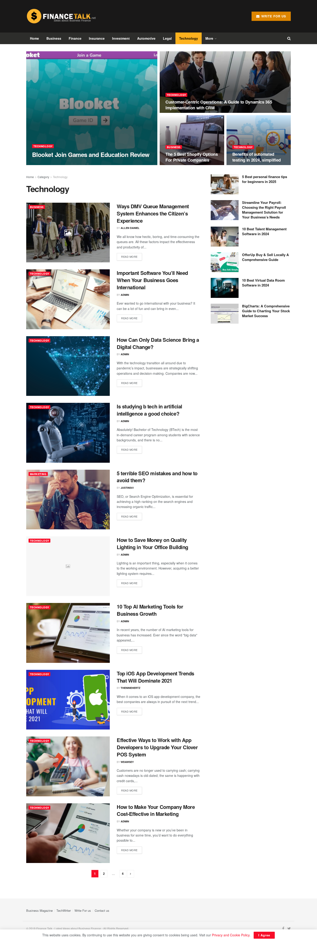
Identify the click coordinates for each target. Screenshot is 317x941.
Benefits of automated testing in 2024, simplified (256, 157)
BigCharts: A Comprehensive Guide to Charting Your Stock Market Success (266, 310)
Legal (167, 38)
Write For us (82, 910)
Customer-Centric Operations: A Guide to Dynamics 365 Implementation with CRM (218, 105)
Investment (121, 38)
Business (53, 38)
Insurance (97, 38)
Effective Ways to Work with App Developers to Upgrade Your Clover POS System (157, 747)
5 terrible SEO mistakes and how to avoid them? (157, 476)
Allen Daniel (130, 228)
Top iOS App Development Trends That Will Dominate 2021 (155, 677)
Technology (188, 38)
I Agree (264, 935)
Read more (129, 256)
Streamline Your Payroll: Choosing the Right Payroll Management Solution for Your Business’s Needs (264, 210)
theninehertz (130, 688)
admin (40, 163)
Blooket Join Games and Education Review (90, 154)
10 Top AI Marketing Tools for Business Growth (150, 610)
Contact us (102, 910)
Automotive (146, 38)
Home (34, 38)
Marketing (38, 474)
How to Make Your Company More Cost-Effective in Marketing (156, 810)
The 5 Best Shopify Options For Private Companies (191, 157)
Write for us (273, 16)
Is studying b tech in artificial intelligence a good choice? (149, 410)
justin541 (127, 487)
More (209, 38)
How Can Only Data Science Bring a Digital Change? (158, 343)
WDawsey (127, 762)
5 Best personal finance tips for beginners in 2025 (264, 179)
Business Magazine (39, 910)
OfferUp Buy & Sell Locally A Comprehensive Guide (265, 257)
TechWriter (63, 910)
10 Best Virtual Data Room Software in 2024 (263, 283)
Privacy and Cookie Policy (230, 935)
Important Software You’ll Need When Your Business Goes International (152, 280)
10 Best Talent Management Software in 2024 (264, 231)
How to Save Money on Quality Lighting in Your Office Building (152, 543)
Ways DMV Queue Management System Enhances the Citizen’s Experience (153, 213)
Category (43, 177)
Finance (75, 38)
